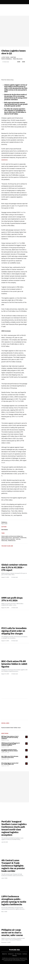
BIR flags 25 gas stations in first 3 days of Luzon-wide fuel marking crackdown (10, 737)
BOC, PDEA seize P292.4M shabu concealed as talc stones (9, 757)
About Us (4, 954)
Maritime (13, 57)
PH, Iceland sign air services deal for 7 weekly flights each (9, 763)
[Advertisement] (14, 31)
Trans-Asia (18, 539)
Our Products (18, 954)
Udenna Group (4, 540)
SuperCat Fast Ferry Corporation (8, 539)
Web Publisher (4, 529)
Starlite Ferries (23, 537)
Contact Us (11, 954)
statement (4, 159)
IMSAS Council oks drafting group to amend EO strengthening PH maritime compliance (10, 744)
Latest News (5, 57)
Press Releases (17, 59)
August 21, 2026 (5, 740)
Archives (25, 954)
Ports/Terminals (6, 59)
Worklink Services (11, 540)
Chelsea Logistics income (6, 537)
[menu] (2, 2)
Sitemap (14, 955)
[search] (26, 2)
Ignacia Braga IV (16, 537)
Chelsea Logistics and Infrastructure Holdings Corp (12, 536)
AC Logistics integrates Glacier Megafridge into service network (9, 750)
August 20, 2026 (5, 752)
